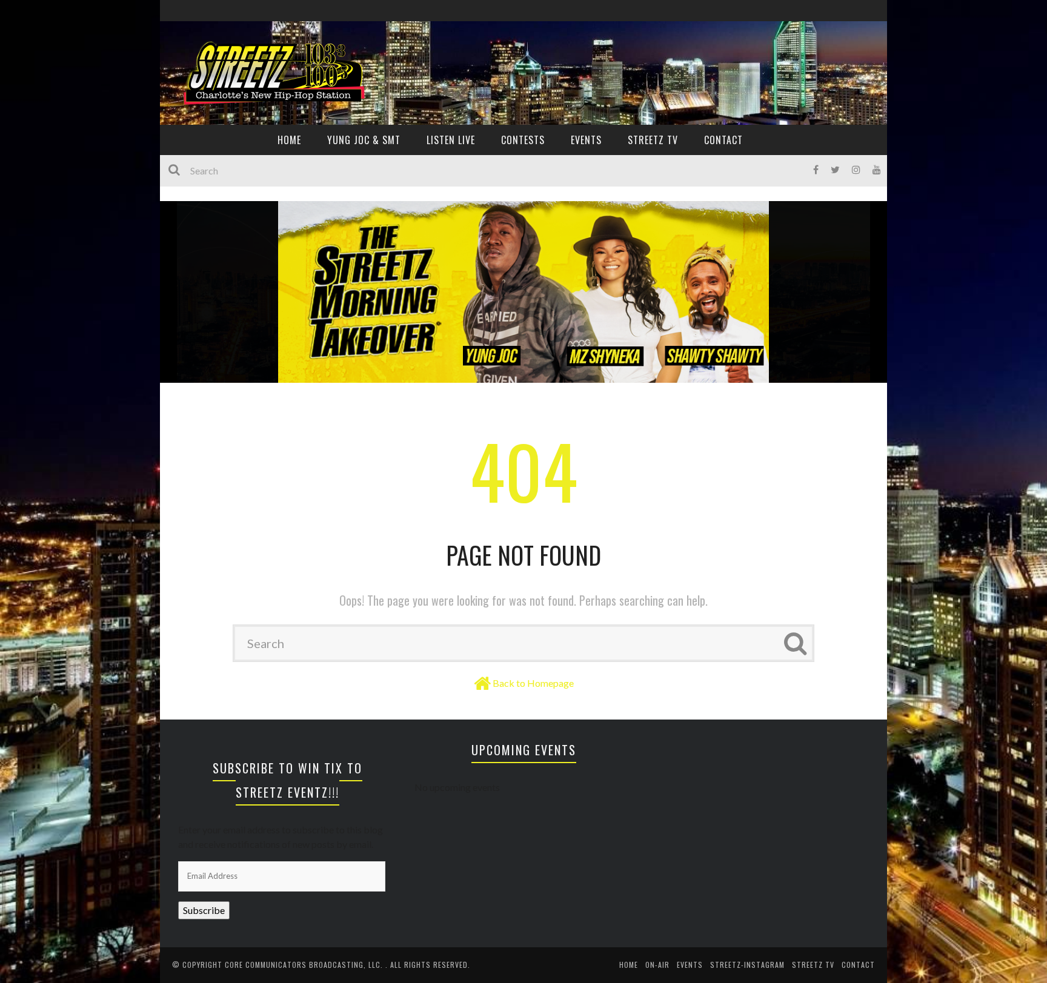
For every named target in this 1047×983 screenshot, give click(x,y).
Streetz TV (653, 140)
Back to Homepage (533, 683)
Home (628, 964)
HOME (289, 140)
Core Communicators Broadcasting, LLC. (305, 964)
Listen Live (451, 140)
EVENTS (586, 140)
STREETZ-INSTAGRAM (747, 964)
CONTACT (723, 140)
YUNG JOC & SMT (364, 140)
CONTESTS (523, 140)
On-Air (657, 964)
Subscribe (204, 910)
